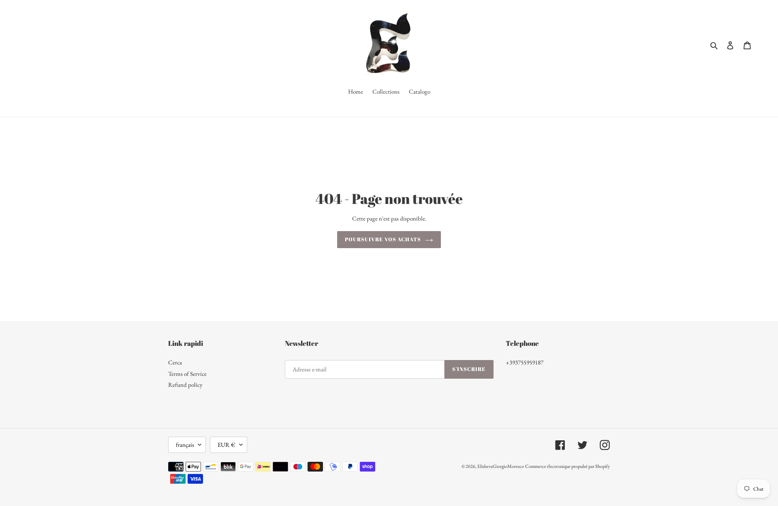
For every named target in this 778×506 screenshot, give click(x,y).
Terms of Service (187, 373)
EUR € (226, 444)
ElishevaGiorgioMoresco (500, 466)
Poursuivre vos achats (383, 239)
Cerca (175, 362)
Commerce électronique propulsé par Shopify (567, 466)
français (185, 444)
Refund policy (185, 384)
